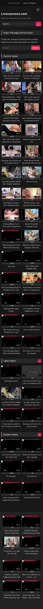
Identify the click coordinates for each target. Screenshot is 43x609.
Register (33, 3)
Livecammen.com (14, 14)
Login (25, 3)
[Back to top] (36, 602)
